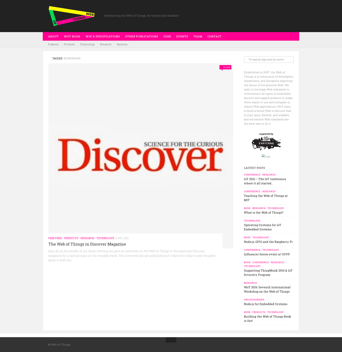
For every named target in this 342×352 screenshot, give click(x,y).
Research (106, 44)
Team (197, 36)
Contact (214, 36)
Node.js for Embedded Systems (265, 304)
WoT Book (72, 36)
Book (247, 208)
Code (167, 36)
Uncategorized (254, 299)
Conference (252, 174)
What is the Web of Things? (263, 212)
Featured (53, 44)
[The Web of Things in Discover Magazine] (140, 155)
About (53, 36)
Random (122, 44)
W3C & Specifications (103, 36)
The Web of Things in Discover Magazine (87, 244)
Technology (87, 44)
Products (69, 44)
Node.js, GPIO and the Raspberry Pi (268, 242)
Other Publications (141, 36)
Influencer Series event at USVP (267, 254)
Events (182, 36)
